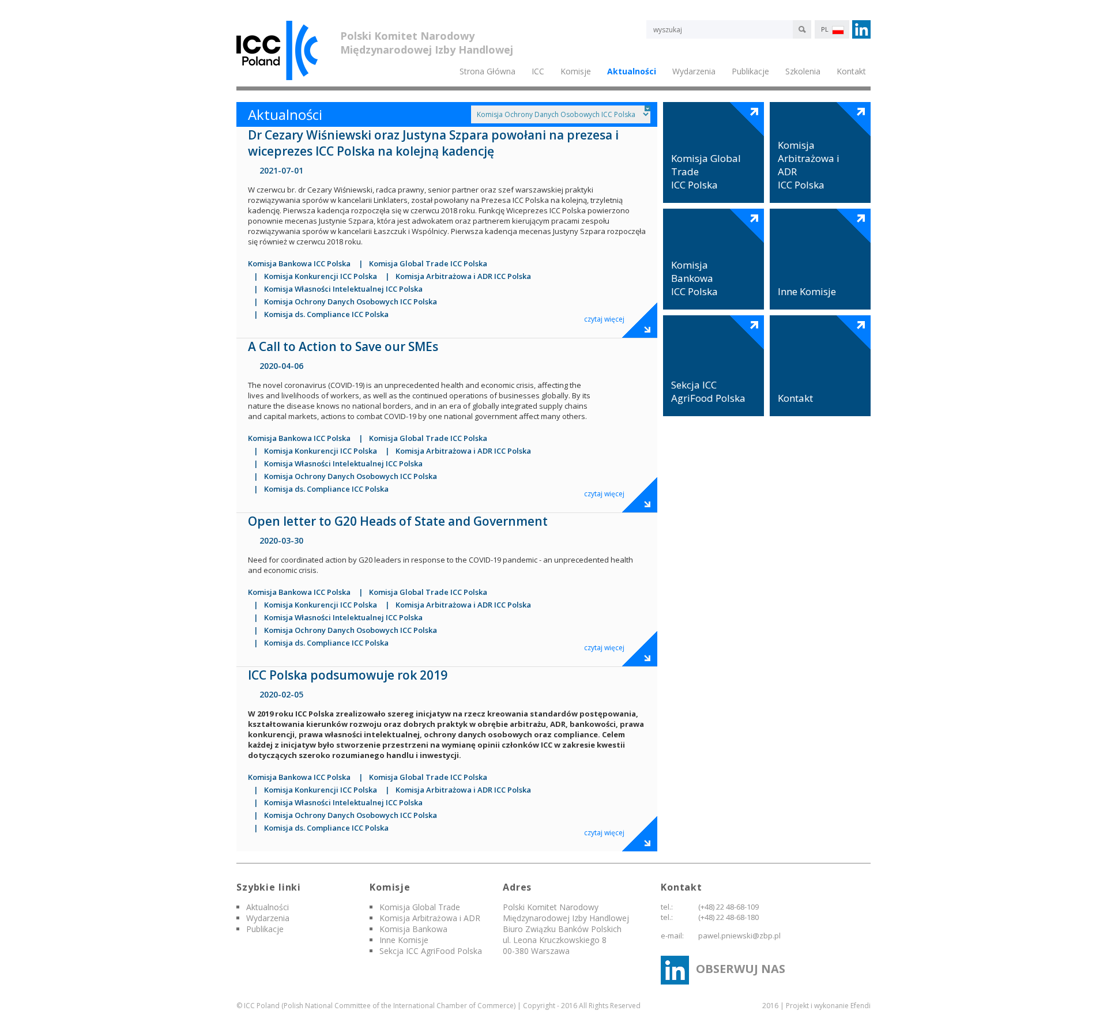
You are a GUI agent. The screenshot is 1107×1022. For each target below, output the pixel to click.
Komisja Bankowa (413, 928)
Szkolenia (802, 71)
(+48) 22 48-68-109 (728, 907)
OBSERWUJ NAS (740, 968)
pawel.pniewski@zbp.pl (739, 935)
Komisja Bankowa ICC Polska (299, 263)
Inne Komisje (807, 291)
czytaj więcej (604, 319)
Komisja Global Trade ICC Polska (428, 263)
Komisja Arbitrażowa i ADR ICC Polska (463, 276)
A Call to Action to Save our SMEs (343, 346)
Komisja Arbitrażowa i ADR (429, 917)
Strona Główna (487, 71)
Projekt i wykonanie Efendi (828, 1005)
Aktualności (631, 71)
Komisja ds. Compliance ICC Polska (326, 314)
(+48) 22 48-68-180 (728, 917)
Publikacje (750, 71)
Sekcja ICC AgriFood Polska (708, 391)
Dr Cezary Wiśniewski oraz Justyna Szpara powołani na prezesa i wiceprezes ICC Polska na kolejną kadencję (435, 143)
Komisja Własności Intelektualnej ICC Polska (343, 289)
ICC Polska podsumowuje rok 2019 (349, 675)
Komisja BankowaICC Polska (694, 278)
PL (825, 29)
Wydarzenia (267, 917)
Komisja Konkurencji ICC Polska (320, 276)
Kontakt (851, 71)
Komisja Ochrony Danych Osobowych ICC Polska (350, 301)
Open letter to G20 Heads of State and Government (398, 521)
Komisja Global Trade (419, 907)
